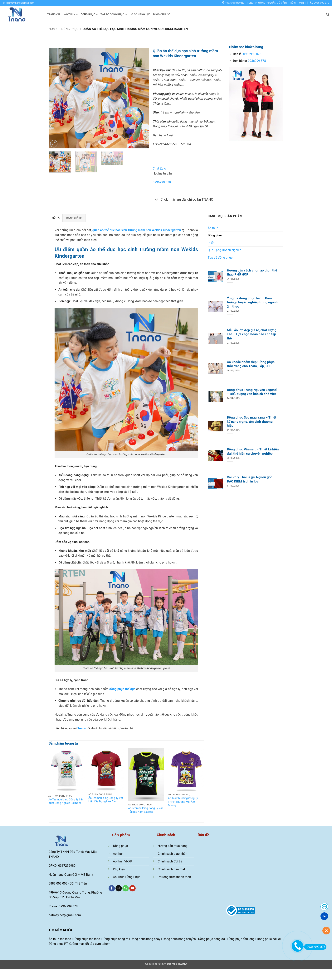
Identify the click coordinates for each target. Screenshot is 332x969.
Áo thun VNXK (122, 861)
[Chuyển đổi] (156, 200)
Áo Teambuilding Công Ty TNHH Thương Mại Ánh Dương (183, 802)
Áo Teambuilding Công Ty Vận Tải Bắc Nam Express (146, 810)
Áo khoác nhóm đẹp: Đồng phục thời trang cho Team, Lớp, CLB (251, 364)
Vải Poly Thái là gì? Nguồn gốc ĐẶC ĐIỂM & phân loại (249, 479)
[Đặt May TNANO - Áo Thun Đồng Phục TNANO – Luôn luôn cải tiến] (22, 14)
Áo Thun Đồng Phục (126, 877)
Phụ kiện (119, 869)
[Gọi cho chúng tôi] (125, 888)
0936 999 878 (316, 947)
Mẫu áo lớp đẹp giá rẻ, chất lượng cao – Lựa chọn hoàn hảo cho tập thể (251, 334)
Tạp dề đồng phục (112, 14)
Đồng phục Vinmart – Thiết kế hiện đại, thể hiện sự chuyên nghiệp (253, 451)
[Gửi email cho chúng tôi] (118, 888)
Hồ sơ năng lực (140, 14)
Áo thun (69, 14)
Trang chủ (54, 14)
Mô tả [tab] (56, 217)
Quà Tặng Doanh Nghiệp (224, 250)
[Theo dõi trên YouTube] (132, 888)
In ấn (211, 243)
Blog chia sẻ (161, 14)
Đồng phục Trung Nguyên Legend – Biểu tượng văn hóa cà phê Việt (252, 392)
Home (53, 29)
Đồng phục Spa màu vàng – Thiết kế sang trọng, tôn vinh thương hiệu (251, 422)
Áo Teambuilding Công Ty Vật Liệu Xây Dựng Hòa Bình (105, 799)
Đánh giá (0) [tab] (74, 217)
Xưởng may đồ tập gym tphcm (89, 944)
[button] (18, 3)
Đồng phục (88, 14)
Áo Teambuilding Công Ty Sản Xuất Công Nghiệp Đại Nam (66, 801)
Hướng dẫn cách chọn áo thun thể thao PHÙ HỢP (252, 272)
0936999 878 (162, 182)
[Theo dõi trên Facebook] (112, 888)
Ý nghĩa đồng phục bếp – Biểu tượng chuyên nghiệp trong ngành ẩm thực (252, 302)
